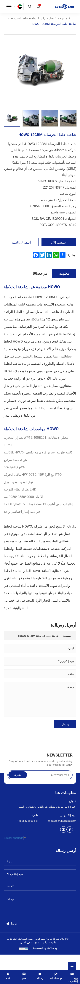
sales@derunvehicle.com (62, 821)
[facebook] (70, 829)
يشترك (17, 775)
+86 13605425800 (28, 821)
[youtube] (63, 829)
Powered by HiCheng (45, 948)
